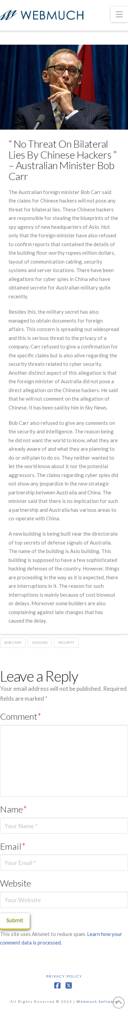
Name (13, 809)
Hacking (40, 642)
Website (15, 883)
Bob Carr (13, 642)
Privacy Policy (64, 976)
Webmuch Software (97, 1001)
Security (66, 642)
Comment (20, 716)
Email (13, 846)
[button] (119, 14)
